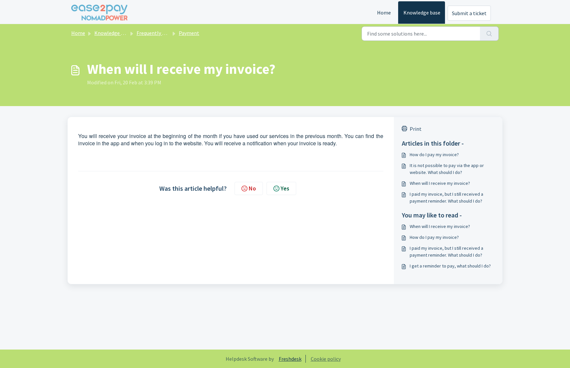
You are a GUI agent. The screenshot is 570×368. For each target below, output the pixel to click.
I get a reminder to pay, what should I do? (450, 266)
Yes (285, 188)
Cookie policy (326, 358)
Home (384, 12)
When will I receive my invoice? (440, 183)
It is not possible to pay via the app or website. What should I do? (447, 168)
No (252, 188)
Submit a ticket (469, 13)
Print (416, 129)
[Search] (489, 33)
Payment (189, 33)
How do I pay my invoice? (434, 154)
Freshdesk (290, 358)
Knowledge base (421, 12)
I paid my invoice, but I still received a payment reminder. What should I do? (446, 197)
